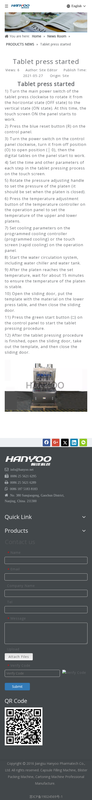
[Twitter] (65, 442)
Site (66, 75)
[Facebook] (46, 442)
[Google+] (55, 442)
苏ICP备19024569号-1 (46, 796)
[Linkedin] (74, 442)
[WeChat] (83, 442)
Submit (17, 686)
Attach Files (18, 656)
